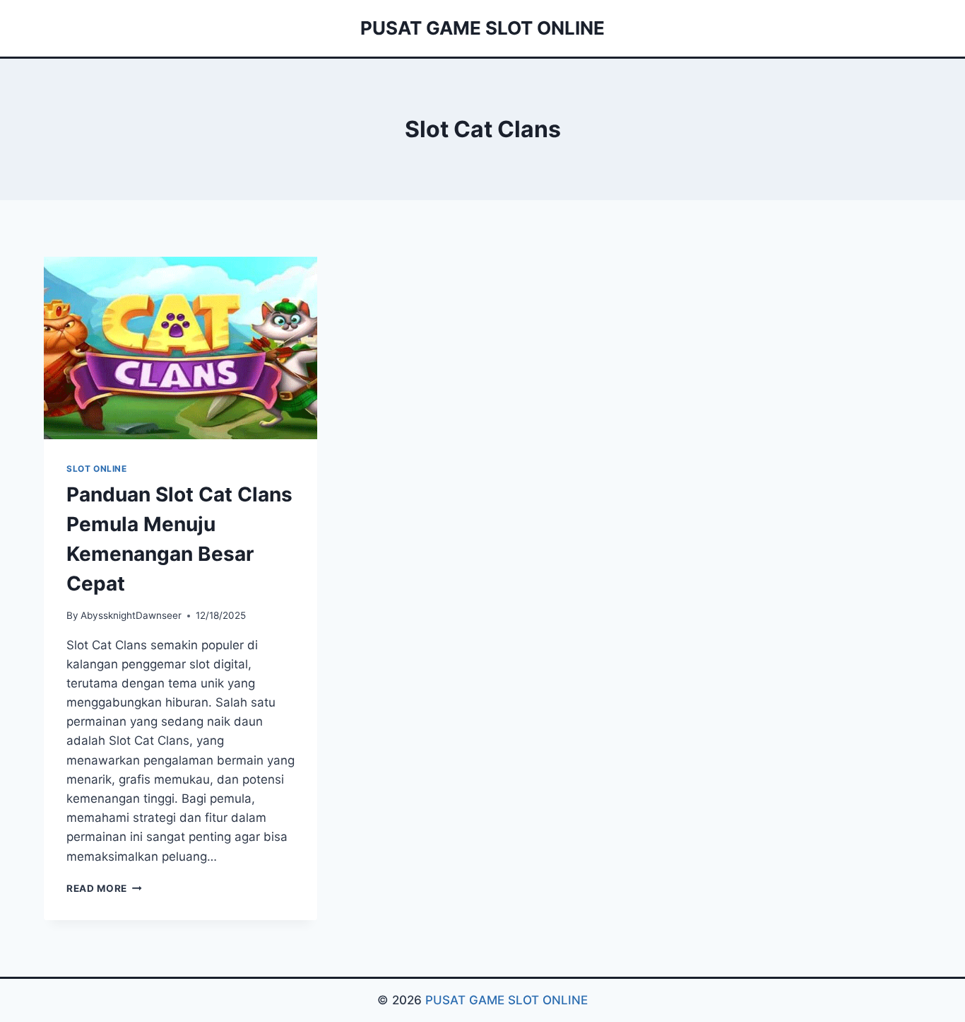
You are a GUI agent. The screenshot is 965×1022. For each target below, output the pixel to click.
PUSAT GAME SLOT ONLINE (506, 1000)
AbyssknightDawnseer (131, 615)
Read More (104, 888)
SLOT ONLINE (96, 468)
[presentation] (180, 348)
